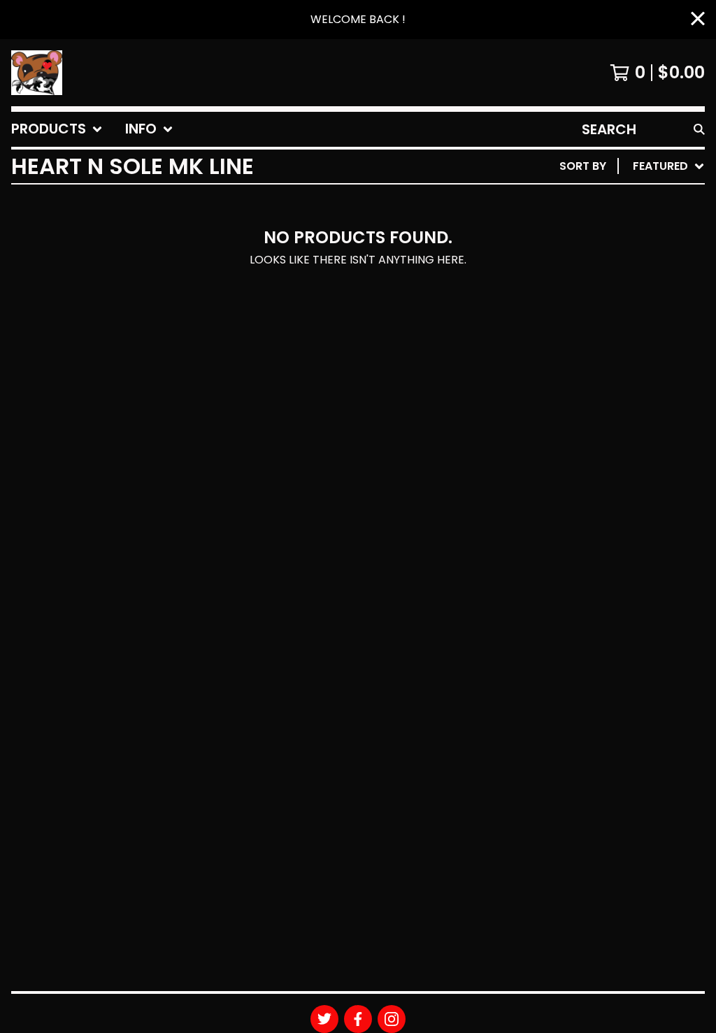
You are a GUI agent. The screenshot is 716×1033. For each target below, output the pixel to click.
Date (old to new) (603, 336)
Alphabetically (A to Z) (619, 269)
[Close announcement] (698, 20)
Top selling (581, 247)
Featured (574, 202)
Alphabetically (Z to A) (619, 292)
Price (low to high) (607, 359)
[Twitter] (324, 1019)
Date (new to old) (603, 314)
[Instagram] (392, 1019)
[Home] (36, 72)
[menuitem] (57, 129)
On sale (569, 225)
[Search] (699, 129)
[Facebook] (358, 1019)
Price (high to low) (607, 381)
